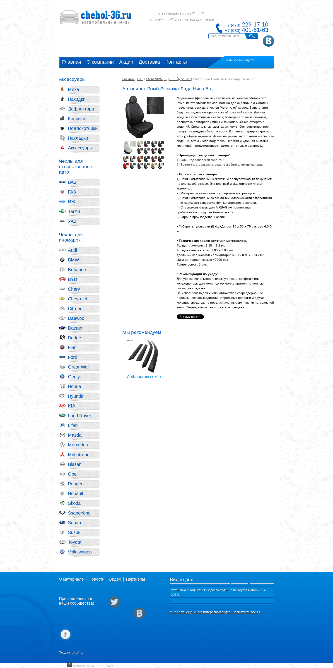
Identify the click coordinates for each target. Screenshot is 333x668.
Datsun (75, 328)
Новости (96, 579)
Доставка (149, 62)
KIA (71, 405)
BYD (72, 279)
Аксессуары (80, 147)
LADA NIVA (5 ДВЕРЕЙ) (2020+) (169, 79)
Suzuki (74, 532)
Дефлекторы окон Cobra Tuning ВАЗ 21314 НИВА (143, 356)
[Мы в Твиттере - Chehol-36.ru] (114, 602)
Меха (73, 89)
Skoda (74, 503)
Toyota (74, 542)
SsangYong (79, 512)
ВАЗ (72, 182)
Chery (74, 289)
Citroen (75, 308)
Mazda (75, 435)
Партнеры (135, 579)
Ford (72, 357)
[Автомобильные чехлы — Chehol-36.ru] (95, 17)
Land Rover (79, 415)
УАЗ (72, 221)
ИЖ (71, 201)
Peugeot (76, 483)
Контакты (176, 62)
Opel (72, 474)
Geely (74, 376)
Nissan (75, 464)
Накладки (78, 138)
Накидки (76, 99)
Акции (126, 62)
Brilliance (77, 269)
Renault (75, 493)
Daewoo (76, 318)
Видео (115, 579)
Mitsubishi (78, 454)
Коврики (76, 118)
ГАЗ (72, 191)
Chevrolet (77, 298)
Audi (72, 250)
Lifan (73, 425)
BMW (73, 259)
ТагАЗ (74, 211)
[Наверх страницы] (65, 634)
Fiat (71, 347)
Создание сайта (71, 652)
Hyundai (76, 396)
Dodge (74, 337)
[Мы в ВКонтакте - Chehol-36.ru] (268, 41)
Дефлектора (81, 108)
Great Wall (78, 366)
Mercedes (78, 444)
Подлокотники (83, 128)
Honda (74, 386)
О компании (100, 62)
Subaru (75, 522)
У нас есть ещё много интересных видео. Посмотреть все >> (215, 612)
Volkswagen (80, 551)
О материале (71, 579)
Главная (71, 62)
